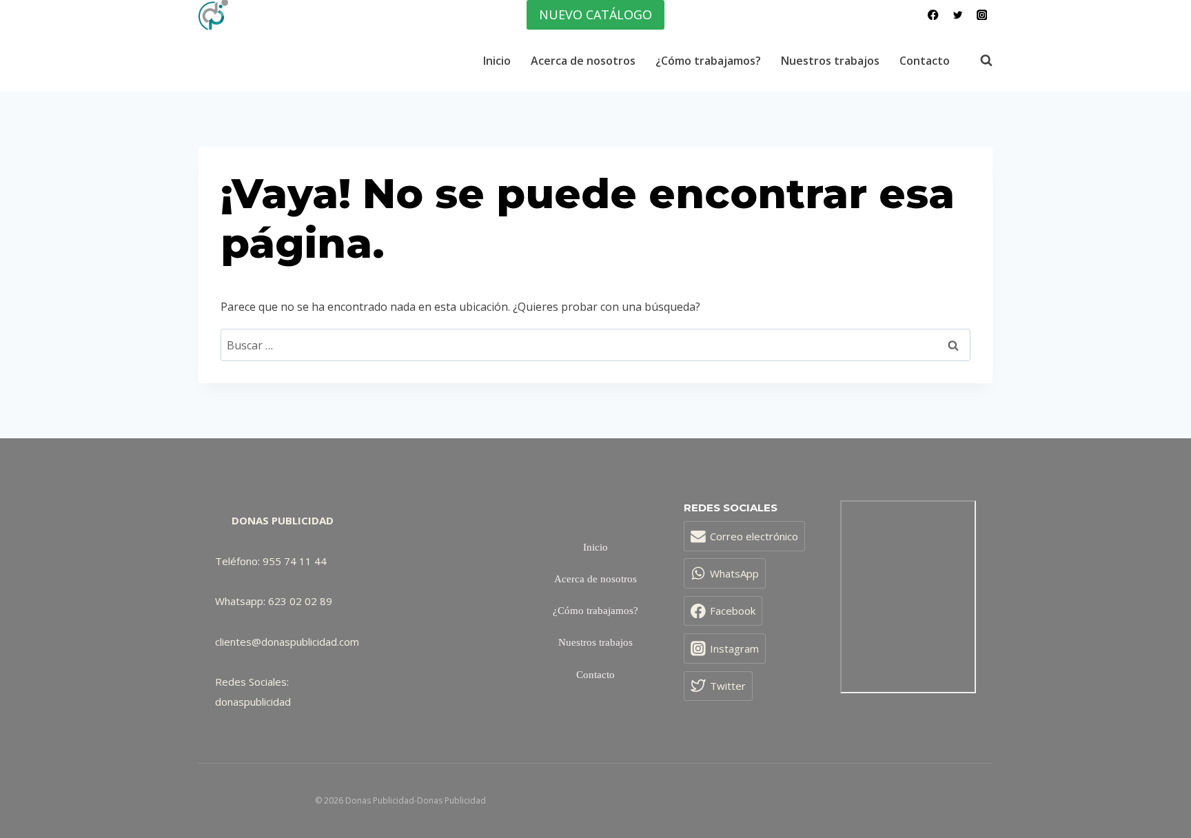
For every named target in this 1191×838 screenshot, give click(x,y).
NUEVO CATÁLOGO (595, 14)
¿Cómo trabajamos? (708, 60)
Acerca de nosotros (583, 60)
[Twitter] (957, 14)
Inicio (497, 60)
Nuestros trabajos (830, 60)
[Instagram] (982, 14)
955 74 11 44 (295, 561)
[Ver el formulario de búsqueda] (979, 60)
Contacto (924, 60)
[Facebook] (933, 14)
